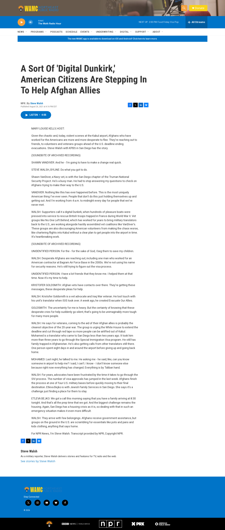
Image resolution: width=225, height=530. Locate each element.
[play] (21, 22)
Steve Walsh (36, 103)
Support (140, 32)
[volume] (30, 22)
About (156, 32)
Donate (199, 8)
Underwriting (104, 32)
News (21, 32)
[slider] (35, 22)
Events (85, 32)
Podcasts (56, 32)
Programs (37, 32)
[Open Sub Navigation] (26, 32)
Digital (124, 32)
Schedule (71, 32)
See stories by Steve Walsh (38, 461)
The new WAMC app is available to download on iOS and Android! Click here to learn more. (112, 38)
